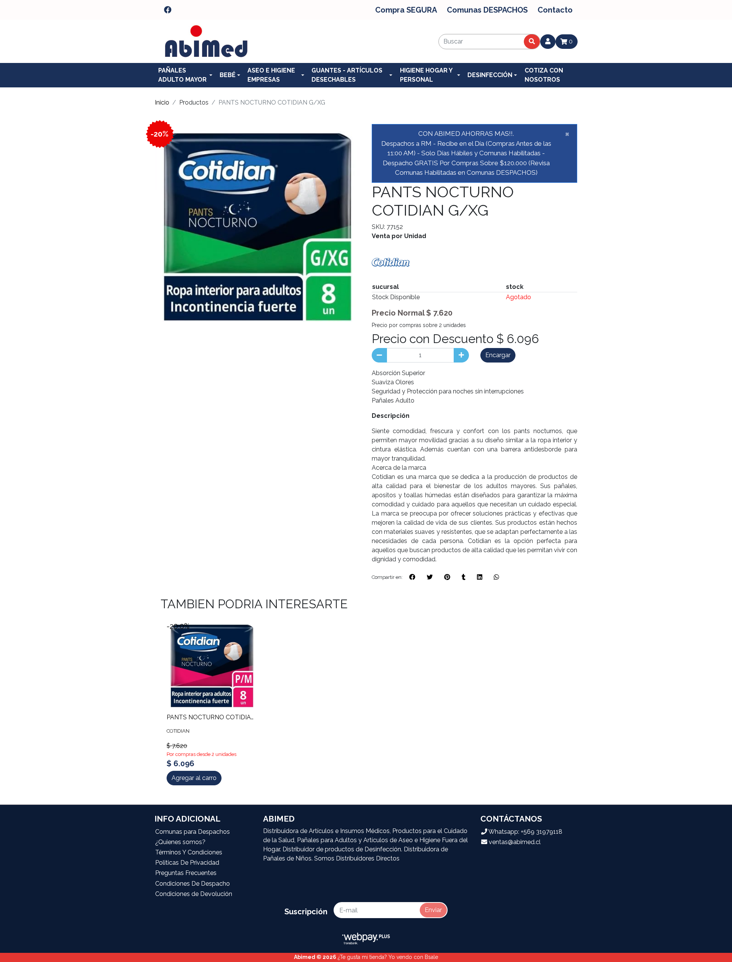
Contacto (555, 10)
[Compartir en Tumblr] (463, 577)
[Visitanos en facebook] (168, 9)
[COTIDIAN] (391, 262)
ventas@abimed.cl (514, 842)
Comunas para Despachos (192, 831)
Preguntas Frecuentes (186, 873)
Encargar (497, 355)
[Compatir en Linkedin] (479, 577)
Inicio (162, 102)
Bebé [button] (228, 75)
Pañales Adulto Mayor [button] (182, 75)
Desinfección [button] (489, 75)
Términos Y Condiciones (188, 852)
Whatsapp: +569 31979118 (524, 831)
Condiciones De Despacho (192, 883)
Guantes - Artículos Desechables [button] (346, 75)
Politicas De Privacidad (187, 862)
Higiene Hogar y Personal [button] (426, 75)
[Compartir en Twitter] (430, 577)
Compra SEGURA (406, 10)
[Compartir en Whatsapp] (496, 577)
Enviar (433, 910)
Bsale (431, 957)
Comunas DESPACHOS (487, 10)
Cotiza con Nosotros (544, 75)
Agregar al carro (194, 778)
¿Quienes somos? (180, 842)
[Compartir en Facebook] (412, 577)
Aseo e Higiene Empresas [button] (271, 75)
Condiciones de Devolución (193, 894)
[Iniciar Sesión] (547, 41)
